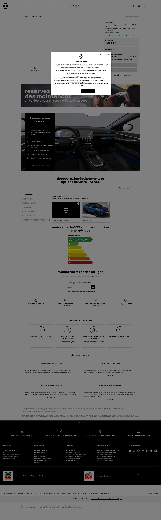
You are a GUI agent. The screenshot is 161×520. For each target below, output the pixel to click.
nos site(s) (84, 80)
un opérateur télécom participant (76, 82)
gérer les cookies (74, 91)
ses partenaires (65, 64)
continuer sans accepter (103, 54)
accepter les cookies (88, 91)
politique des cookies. (90, 73)
